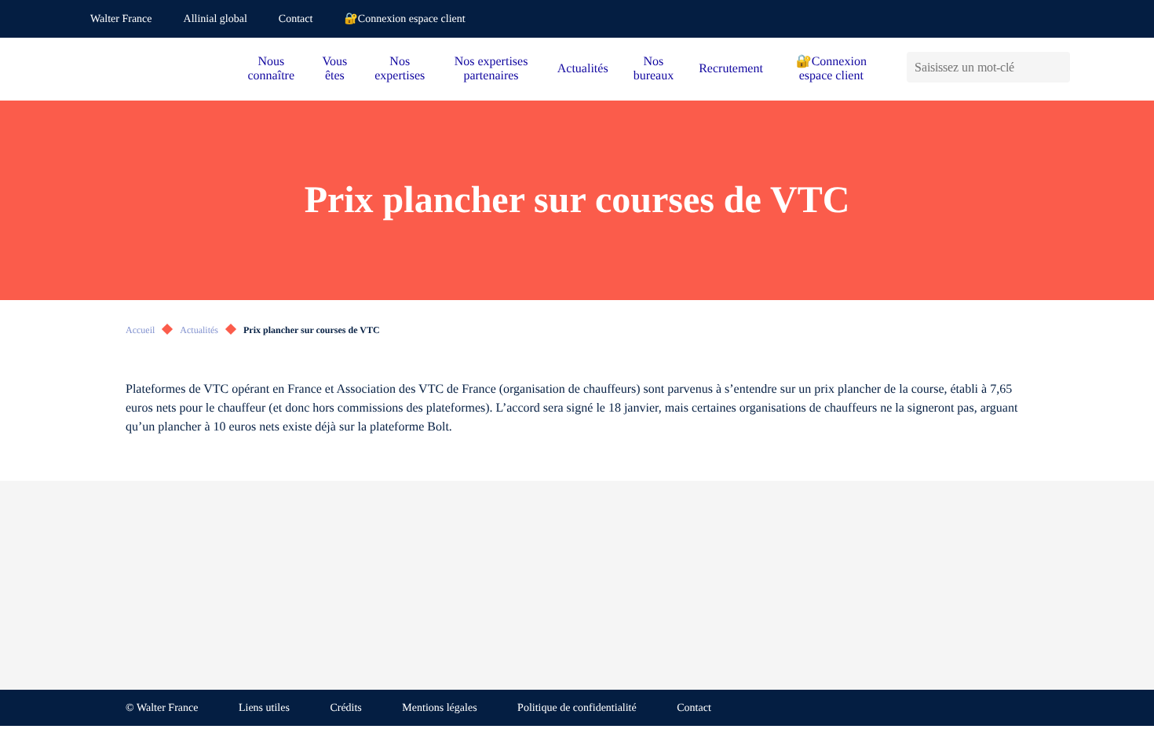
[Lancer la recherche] (1058, 67)
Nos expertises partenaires (491, 68)
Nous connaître (271, 68)
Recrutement (731, 68)
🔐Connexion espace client (404, 19)
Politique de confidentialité (577, 708)
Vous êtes (335, 68)
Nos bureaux (654, 68)
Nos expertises (399, 68)
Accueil (140, 329)
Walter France (121, 19)
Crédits (345, 708)
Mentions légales (439, 708)
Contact (296, 19)
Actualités (582, 68)
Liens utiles (264, 708)
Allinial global (215, 19)
